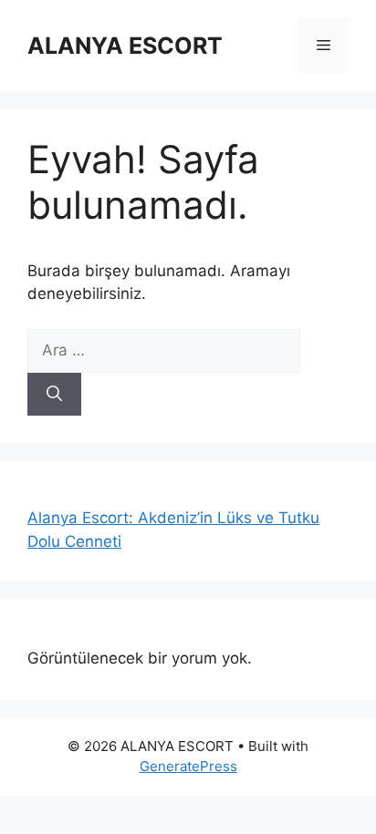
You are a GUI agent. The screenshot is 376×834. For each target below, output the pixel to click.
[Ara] (54, 395)
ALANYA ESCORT (125, 45)
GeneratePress (188, 766)
